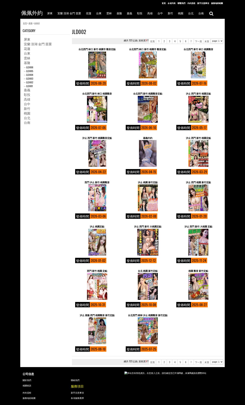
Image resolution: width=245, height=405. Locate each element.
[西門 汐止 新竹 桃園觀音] (97, 197)
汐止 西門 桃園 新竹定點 (198, 182)
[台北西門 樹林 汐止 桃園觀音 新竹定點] (148, 330)
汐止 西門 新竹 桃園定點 (198, 93)
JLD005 (29, 71)
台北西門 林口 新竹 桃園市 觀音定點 (97, 49)
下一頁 (198, 41)
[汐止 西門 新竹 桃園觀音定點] (97, 153)
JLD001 (29, 86)
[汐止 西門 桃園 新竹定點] (198, 197)
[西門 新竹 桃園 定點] (97, 286)
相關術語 (27, 385)
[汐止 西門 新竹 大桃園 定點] (198, 242)
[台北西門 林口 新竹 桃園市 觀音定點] (97, 65)
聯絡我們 (75, 380)
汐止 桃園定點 (97, 226)
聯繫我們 (181, 3)
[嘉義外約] (148, 153)
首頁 (164, 3)
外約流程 (191, 3)
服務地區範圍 (217, 3)
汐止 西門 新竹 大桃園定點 (147, 226)
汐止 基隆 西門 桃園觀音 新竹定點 (97, 315)
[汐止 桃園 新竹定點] (148, 197)
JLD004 (29, 75)
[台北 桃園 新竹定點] (148, 286)
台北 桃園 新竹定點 (148, 270)
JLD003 (29, 78)
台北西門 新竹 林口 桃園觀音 (198, 49)
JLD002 (29, 82)
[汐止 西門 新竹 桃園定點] (198, 109)
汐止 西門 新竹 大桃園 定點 (198, 226)
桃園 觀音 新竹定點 (198, 270)
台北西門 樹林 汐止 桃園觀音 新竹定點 (148, 315)
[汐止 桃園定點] (97, 242)
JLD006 (29, 67)
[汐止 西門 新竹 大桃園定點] (148, 242)
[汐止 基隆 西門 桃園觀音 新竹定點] (97, 330)
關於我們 (27, 380)
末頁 (206, 41)
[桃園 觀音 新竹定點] (198, 286)
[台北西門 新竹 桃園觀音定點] (148, 109)
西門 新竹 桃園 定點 (97, 270)
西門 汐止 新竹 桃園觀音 (97, 182)
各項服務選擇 (77, 397)
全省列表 (172, 3)
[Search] (211, 13)
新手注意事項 (203, 3)
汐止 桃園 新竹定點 (148, 182)
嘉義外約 (147, 137)
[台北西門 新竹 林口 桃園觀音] (198, 65)
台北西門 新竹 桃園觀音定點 (147, 93)
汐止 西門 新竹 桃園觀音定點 (97, 137)
